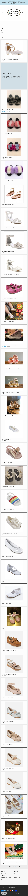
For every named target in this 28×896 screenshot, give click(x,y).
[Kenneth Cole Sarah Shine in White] (14, 264)
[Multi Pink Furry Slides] (14, 123)
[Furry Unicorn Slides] (14, 147)
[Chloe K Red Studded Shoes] (14, 828)
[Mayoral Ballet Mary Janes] (14, 757)
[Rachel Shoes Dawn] (14, 593)
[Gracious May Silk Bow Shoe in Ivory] (14, 382)
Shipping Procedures (6, 877)
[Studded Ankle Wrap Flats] (14, 194)
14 (13, 866)
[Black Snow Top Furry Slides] (14, 99)
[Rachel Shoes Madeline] (14, 546)
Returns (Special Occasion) (5, 874)
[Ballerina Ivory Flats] (14, 429)
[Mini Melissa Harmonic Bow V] (14, 475)
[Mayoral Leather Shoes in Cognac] (14, 640)
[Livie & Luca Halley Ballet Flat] (14, 287)
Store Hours (17, 877)
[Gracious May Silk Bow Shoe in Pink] (14, 358)
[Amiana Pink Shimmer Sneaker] (14, 334)
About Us (3, 871)
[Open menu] (2, 12)
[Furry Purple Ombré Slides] (14, 170)
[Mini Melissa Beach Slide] (14, 452)
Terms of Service (5, 880)
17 (19, 866)
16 (17, 866)
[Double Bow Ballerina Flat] (14, 405)
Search (16, 874)
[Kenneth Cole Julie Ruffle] (14, 240)
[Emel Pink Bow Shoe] (14, 616)
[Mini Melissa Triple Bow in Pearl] (14, 522)
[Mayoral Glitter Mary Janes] (14, 711)
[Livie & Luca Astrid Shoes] (14, 311)
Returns (16, 871)
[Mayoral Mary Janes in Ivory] (14, 804)
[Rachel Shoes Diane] (14, 569)
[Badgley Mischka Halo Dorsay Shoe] (14, 49)
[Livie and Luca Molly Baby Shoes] (14, 851)
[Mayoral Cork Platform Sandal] (14, 664)
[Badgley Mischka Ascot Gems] (14, 217)
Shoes (6, 23)
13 (10, 866)
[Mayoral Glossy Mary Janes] (14, 687)
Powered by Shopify (15, 893)
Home (2, 23)
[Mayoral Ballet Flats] (14, 781)
